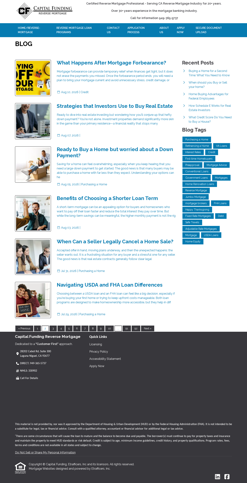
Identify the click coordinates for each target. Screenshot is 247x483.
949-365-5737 (38, 363)
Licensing (95, 344)
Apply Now (181, 30)
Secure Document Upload (209, 30)
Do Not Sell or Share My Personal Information (45, 452)
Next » (147, 328)
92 (136, 328)
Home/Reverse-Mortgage (29, 30)
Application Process (136, 30)
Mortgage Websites (42, 468)
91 (126, 328)
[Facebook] (227, 477)
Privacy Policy (98, 351)
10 (109, 328)
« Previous (24, 328)
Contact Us (113, 30)
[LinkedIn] (217, 477)
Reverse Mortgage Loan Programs (74, 30)
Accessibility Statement (105, 359)
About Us (164, 30)
